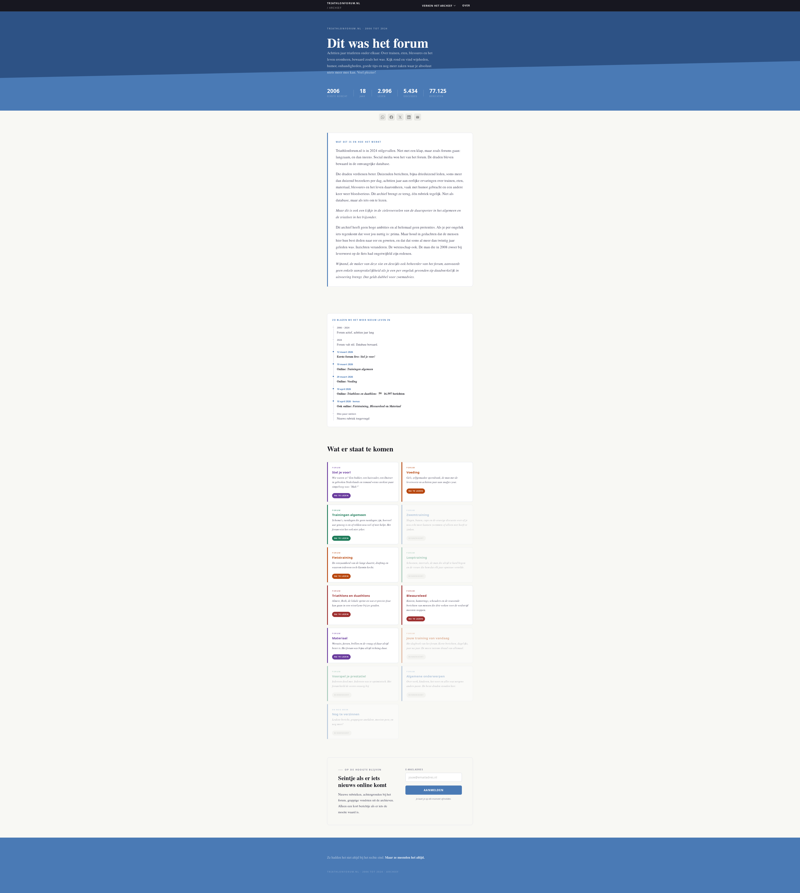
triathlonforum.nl (343, 5)
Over (466, 5)
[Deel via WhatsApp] (382, 117)
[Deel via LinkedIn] (408, 117)
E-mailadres (414, 769)
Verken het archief (437, 5)
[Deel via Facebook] (391, 117)
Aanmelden (434, 790)
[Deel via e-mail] (417, 117)
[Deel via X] (400, 117)
